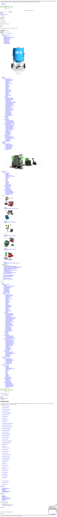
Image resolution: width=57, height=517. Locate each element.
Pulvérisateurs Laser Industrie (10, 192)
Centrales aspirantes (8, 147)
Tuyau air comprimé (8, 95)
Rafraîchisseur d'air (8, 131)
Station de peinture (6, 135)
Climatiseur (7, 130)
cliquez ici (20, 515)
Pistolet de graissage (8, 90)
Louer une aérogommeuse (7, 273)
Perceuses (7, 304)
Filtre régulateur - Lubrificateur (10, 321)
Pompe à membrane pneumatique (10, 353)
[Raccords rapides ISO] (5, 451)
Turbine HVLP (8, 139)
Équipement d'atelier (7, 141)
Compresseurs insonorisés (9, 103)
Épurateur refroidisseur (7, 43)
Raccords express (8, 111)
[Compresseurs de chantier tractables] (7, 423)
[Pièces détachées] (5, 444)
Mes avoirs (3, 489)
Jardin (3, 364)
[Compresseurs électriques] (6, 405)
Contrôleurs (7, 182)
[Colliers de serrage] (5, 482)
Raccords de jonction (9, 112)
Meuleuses (7, 88)
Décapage (7, 84)
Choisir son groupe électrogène (8, 275)
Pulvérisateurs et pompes (7, 189)
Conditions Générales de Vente (6, 497)
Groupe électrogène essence (10, 120)
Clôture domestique (8, 188)
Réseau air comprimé (9, 107)
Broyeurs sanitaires (6, 149)
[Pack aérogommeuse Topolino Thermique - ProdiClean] (9, 261)
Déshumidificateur (8, 132)
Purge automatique (8, 329)
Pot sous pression (8, 354)
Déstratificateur (8, 133)
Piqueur (7, 333)
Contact (3, 3)
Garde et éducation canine (7, 185)
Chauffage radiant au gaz (9, 127)
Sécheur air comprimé (9, 105)
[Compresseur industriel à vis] (6, 433)
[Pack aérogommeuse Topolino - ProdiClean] (9, 247)
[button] (3, 195)
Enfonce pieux (8, 86)
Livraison (3, 495)
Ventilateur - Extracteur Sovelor (10, 124)
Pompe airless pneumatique (9, 136)
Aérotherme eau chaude (9, 129)
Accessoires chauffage (9, 349)
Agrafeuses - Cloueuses (9, 80)
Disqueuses (7, 300)
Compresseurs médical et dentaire (10, 102)
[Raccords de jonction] (5, 468)
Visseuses (7, 96)
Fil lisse (7, 179)
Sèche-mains (7, 350)
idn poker (5, 36)
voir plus (53, 514)
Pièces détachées (8, 106)
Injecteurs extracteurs (9, 361)
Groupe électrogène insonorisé (10, 337)
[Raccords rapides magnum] (6, 458)
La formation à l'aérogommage (8, 271)
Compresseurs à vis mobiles (9, 99)
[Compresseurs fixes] (5, 416)
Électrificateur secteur (9, 175)
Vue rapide (5, 207)
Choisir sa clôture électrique (8, 276)
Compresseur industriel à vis (10, 104)
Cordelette (7, 174)
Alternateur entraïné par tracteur (10, 122)
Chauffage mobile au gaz (9, 345)
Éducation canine (8, 381)
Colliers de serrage (8, 115)
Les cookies (3, 500)
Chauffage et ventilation (7, 123)
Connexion (1, 12)
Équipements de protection (7, 38)
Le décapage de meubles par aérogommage (10, 272)
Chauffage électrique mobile (10, 125)
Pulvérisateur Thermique (9, 385)
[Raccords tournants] (5, 472)
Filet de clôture (8, 177)
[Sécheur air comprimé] (5, 437)
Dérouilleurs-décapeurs (9, 83)
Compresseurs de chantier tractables (11, 317)
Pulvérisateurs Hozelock (9, 191)
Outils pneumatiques (7, 78)
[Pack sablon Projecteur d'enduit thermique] (9, 220)
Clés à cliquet (7, 81)
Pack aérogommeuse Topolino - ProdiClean (10, 249)
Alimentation (7, 173)
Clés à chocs (7, 82)
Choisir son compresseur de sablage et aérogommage (11, 267)
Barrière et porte (8, 184)
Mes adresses (4, 490)
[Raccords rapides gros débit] (6, 454)
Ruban (7, 178)
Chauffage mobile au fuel (9, 341)
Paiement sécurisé (4, 496)
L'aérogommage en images (7, 269)
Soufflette (7, 94)
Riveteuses (7, 93)
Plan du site (3, 4)
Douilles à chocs (8, 301)
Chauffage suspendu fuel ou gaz (10, 126)
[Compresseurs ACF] (5, 419)
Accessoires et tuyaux (7, 290)
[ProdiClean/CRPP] (6, 8)
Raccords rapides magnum (9, 325)
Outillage (3, 77)
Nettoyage (3, 357)
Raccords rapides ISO (9, 108)
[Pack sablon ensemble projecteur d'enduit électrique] (9, 206)
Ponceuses (7, 92)
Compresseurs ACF (8, 101)
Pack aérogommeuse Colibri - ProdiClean (10, 235)
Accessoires (7, 181)
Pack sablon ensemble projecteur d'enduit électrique (11, 208)
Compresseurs (6, 97)
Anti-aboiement (8, 186)
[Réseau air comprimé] (5, 447)
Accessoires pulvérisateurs (9, 193)
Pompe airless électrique (9, 137)
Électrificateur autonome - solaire (10, 176)
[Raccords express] (5, 465)
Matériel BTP (6, 116)
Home (3, 283)
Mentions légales (4, 499)
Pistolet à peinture (8, 140)
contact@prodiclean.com (8, 505)
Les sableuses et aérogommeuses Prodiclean (10, 268)
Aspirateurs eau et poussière (10, 145)
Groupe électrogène (6, 119)
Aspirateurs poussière (9, 144)
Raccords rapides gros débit (9, 109)
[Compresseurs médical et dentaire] (7, 426)
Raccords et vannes (6, 40)
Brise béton (7, 117)
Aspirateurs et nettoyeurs (7, 143)
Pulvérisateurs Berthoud (9, 190)
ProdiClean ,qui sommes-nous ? (6, 498)
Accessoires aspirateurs (9, 148)
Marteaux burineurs (8, 296)
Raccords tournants (8, 113)
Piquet (6, 180)
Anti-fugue (7, 187)
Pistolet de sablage (6, 39)
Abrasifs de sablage (6, 42)
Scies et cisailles (8, 309)
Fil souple (7, 369)
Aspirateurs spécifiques (9, 146)
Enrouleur (7, 183)
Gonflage (7, 87)
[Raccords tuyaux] (5, 461)
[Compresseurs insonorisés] (6, 430)
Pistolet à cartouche (8, 305)
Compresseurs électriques (9, 313)
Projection (7, 118)
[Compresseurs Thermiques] (6, 409)
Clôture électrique (6, 365)
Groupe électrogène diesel (9, 121)
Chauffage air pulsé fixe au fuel (10, 128)
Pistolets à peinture (8, 91)
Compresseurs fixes (8, 100)
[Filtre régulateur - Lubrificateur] (7, 440)
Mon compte (2, 486)
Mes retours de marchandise (6, 488)
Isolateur (7, 373)
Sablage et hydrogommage (6, 35)
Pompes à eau (8, 194)
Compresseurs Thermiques (9, 98)
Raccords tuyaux (8, 110)
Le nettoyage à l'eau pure (7, 278)
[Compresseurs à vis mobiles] (6, 412)
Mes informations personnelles (6, 491)
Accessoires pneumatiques (9, 79)
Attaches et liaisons (8, 377)
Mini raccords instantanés (9, 114)
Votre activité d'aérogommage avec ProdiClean (10, 270)
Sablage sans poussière (7, 37)
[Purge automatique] (5, 475)
